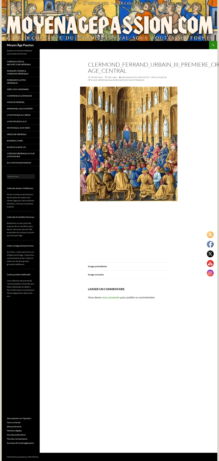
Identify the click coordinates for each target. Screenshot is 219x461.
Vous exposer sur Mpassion (19, 418)
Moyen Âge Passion (20, 45)
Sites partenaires (14, 426)
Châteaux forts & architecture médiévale (19, 63)
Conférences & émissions (19, 96)
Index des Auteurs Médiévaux (20, 188)
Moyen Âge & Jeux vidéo (18, 128)
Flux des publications (16, 434)
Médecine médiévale (17, 134)
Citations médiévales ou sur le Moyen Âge (21, 154)
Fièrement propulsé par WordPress (22, 457)
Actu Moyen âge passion (19, 163)
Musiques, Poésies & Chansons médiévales (17, 72)
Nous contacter (14, 422)
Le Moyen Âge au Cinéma (18, 115)
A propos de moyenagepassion (20, 443)
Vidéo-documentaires (18, 89)
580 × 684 (112, 77)
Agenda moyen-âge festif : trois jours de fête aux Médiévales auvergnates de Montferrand (127, 78)
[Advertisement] (128, 230)
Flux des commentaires (17, 439)
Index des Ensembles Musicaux (20, 217)
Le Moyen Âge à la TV (17, 121)
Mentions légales (14, 430)
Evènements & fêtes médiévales (16, 81)
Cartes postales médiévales (19, 274)
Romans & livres (15, 141)
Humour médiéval (16, 102)
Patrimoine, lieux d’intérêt (20, 109)
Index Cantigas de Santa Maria (20, 245)
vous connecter (111, 297)
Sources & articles (16, 147)
